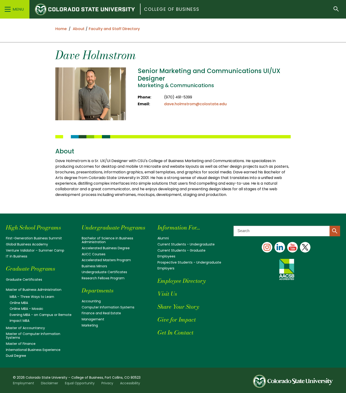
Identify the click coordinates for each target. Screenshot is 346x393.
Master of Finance (21, 343)
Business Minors (94, 266)
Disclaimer (49, 383)
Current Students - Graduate (181, 250)
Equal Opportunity (80, 383)
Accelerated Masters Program (106, 260)
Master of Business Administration (33, 289)
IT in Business (16, 256)
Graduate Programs (30, 268)
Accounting (91, 301)
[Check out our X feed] (305, 247)
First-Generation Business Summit (34, 238)
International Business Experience (33, 349)
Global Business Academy (27, 244)
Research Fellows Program (103, 278)
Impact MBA (19, 320)
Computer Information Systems (108, 307)
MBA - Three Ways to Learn (32, 296)
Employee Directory (181, 280)
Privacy (107, 383)
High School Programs (33, 227)
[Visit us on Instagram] (267, 247)
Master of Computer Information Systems (33, 335)
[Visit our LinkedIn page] (279, 247)
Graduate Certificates (24, 279)
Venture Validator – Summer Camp (35, 250)
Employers (165, 268)
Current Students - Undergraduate (186, 244)
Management (93, 319)
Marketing (90, 325)
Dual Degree (16, 355)
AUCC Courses (93, 254)
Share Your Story (178, 306)
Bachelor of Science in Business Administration (107, 240)
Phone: (144, 97)
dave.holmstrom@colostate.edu (195, 104)
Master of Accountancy (25, 328)
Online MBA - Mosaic (26, 308)
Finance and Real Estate (101, 313)
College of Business (171, 9)
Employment (23, 383)
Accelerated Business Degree (106, 248)
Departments (97, 290)
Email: (144, 104)
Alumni (163, 238)
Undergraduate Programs (113, 227)
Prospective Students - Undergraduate (189, 262)
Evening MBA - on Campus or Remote (41, 314)
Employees (166, 256)
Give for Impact (176, 319)
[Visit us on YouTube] (292, 247)
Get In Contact (175, 332)
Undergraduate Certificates (104, 272)
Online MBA (19, 302)
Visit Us (167, 293)
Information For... (178, 227)
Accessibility (130, 383)
